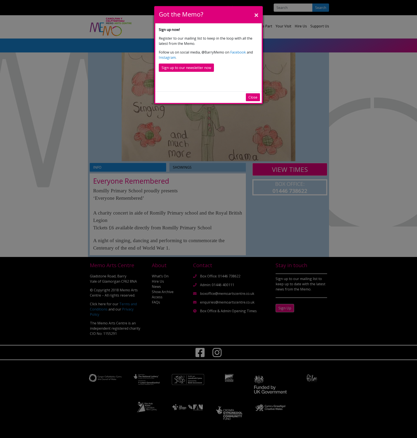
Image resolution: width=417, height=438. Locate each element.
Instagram (167, 57)
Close (252, 97)
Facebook (238, 52)
